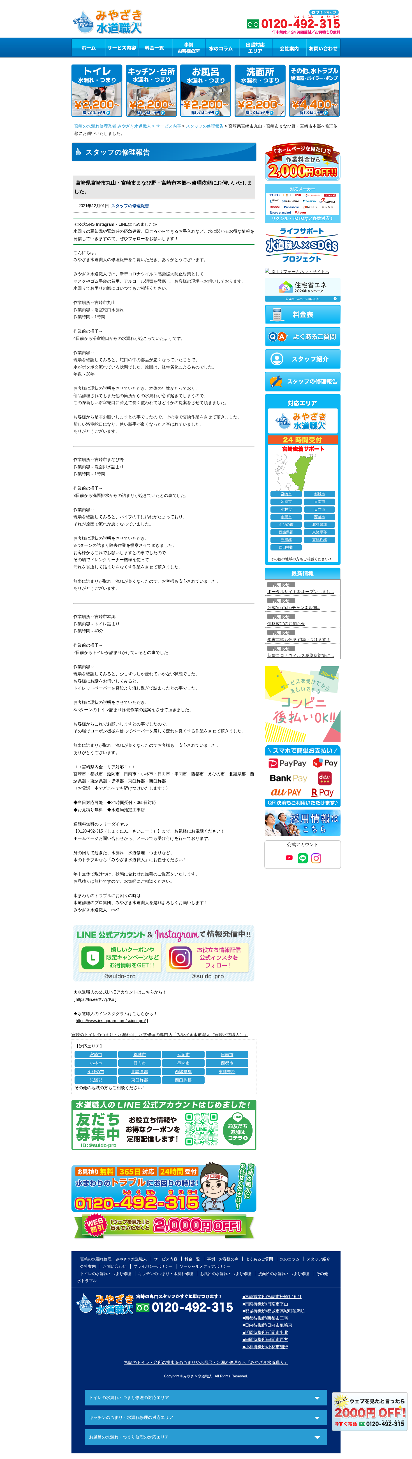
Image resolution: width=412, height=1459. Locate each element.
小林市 (96, 1063)
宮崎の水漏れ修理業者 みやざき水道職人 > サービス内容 (127, 126)
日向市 (139, 1063)
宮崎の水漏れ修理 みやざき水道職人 (113, 1259)
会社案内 (289, 47)
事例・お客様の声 (189, 47)
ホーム (88, 47)
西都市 (227, 1063)
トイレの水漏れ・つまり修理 (105, 1273)
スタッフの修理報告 (205, 126)
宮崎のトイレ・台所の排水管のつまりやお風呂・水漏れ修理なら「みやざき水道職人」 (206, 1362)
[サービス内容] (111, 47)
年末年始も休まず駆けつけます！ (298, 639)
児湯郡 (96, 1080)
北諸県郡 (139, 1071)
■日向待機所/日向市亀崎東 (267, 1325)
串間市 (183, 1063)
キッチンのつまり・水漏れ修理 (165, 1273)
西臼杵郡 (183, 1080)
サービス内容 (121, 47)
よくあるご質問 (259, 1259)
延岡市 (183, 1054)
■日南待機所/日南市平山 (265, 1303)
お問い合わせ (323, 47)
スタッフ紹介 (318, 1259)
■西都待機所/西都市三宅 (265, 1318)
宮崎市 (96, 1054)
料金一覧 (155, 47)
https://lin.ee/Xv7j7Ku (95, 999)
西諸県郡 (183, 1071)
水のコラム (222, 47)
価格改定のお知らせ (286, 623)
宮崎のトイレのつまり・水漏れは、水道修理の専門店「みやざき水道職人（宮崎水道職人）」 (159, 1034)
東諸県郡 (227, 1071)
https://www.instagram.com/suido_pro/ (111, 1020)
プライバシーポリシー (153, 1266)
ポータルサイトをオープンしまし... (300, 591)
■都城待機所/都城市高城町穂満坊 (273, 1310)
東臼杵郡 (139, 1080)
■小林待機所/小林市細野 (265, 1346)
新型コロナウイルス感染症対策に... (300, 655)
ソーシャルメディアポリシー (205, 1266)
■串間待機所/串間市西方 (265, 1339)
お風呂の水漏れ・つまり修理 (225, 1273)
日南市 (227, 1054)
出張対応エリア (256, 47)
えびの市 (95, 1071)
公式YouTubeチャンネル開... (293, 607)
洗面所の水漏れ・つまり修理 (283, 1273)
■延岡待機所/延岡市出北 (265, 1332)
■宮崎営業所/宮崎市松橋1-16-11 (272, 1296)
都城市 (139, 1054)
